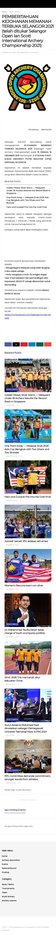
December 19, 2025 (12, 545)
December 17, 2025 (12, 589)
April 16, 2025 (11, 783)
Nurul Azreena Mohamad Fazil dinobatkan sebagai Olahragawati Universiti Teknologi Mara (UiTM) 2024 (26, 728)
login (13, 790)
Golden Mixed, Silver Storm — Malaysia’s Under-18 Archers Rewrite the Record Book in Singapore (28, 190)
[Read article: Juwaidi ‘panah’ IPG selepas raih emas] (28, 521)
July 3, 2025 (10, 735)
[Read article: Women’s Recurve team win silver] (28, 566)
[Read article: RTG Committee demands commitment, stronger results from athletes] (28, 756)
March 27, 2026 (11, 456)
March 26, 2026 (11, 501)
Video (4, 892)
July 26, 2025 (10, 684)
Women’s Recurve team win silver (24, 585)
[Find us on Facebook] (3, 921)
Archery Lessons (9, 900)
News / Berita (14, 12)
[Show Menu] (3, 4)
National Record (9, 868)
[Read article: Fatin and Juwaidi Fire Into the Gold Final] (28, 477)
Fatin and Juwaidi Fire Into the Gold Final (26, 207)
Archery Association (11, 860)
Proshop (5, 872)
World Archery (8, 896)
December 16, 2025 (12, 637)
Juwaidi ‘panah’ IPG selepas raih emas (26, 541)
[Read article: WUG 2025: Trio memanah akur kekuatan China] (28, 658)
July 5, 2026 (10, 405)
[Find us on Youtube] (6, 921)
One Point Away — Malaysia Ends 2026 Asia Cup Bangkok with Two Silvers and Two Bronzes (27, 200)
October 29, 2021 (9, 52)
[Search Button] (53, 4)
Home (4, 12)
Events (5, 864)
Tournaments (8, 888)
